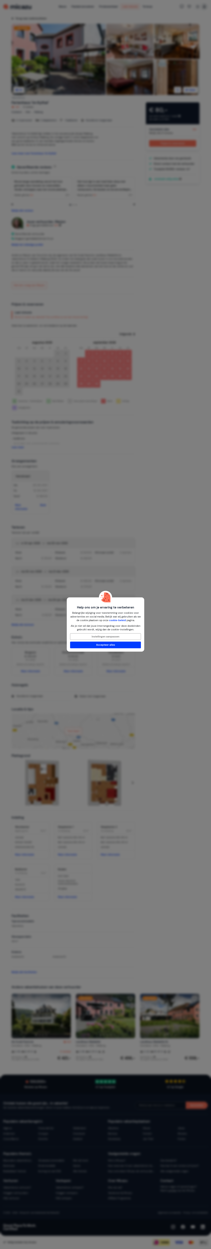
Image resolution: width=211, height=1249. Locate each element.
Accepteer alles (105, 645)
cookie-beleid (117, 620)
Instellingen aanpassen (105, 636)
